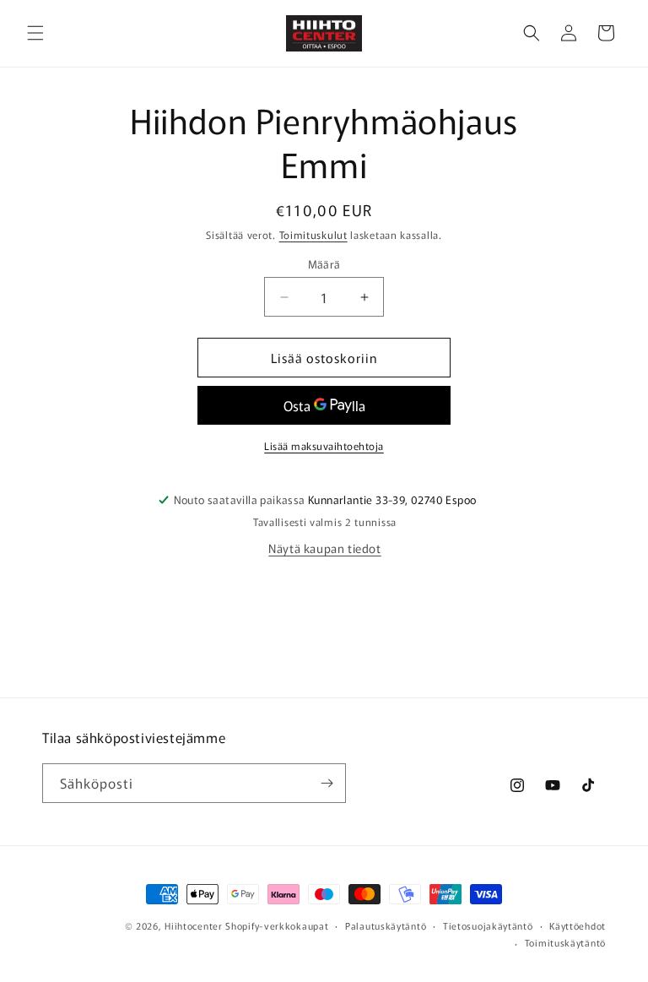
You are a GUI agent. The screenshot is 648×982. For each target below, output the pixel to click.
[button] (35, 33)
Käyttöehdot (577, 925)
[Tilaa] (326, 783)
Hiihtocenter (193, 925)
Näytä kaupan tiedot (324, 548)
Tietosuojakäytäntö (488, 925)
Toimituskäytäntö (565, 942)
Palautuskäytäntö (385, 925)
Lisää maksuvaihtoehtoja (324, 445)
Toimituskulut (313, 234)
